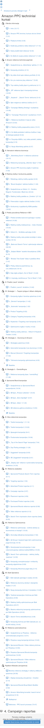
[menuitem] (1, 5)
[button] (1, 2)
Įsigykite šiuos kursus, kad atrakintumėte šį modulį (22, 722)
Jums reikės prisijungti (33, 719)
